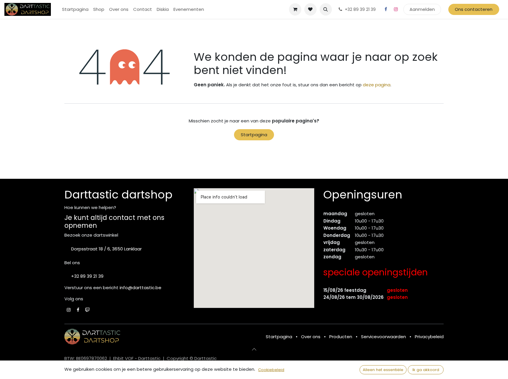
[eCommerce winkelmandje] (295, 9)
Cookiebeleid (271, 370)
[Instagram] (396, 9)
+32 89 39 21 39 (87, 276)
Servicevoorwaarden (383, 336)
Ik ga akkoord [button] (425, 370)
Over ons (310, 336)
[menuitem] (75, 9)
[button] (326, 9)
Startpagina (254, 135)
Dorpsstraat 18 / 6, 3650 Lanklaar (106, 249)
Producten (340, 336)
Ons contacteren (473, 9)
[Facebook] (386, 9)
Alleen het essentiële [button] (383, 370)
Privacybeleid (429, 336)
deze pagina (376, 85)
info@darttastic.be (140, 287)
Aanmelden (422, 9)
